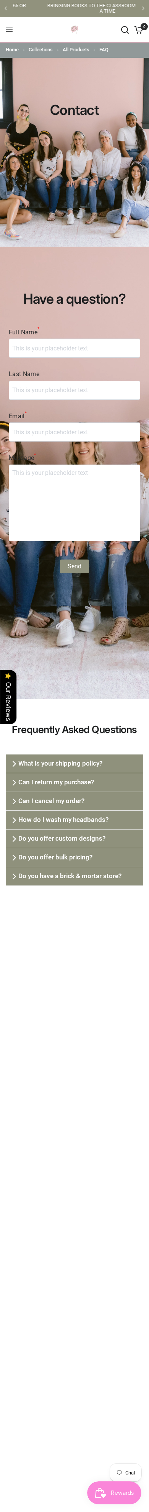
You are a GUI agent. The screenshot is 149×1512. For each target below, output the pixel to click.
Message (22, 457)
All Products (76, 49)
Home (12, 49)
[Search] (124, 30)
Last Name (24, 374)
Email (18, 415)
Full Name (24, 331)
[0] (137, 30)
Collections (41, 49)
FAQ (104, 49)
